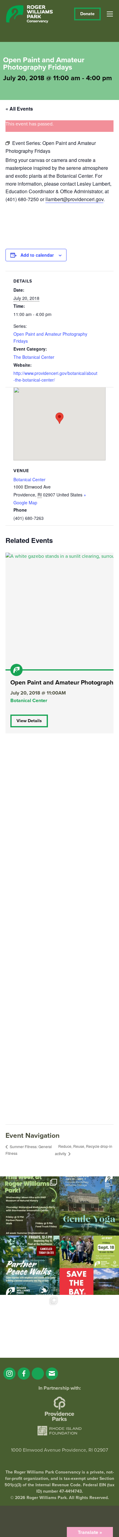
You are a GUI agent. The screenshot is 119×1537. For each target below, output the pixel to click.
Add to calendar (37, 255)
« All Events (19, 108)
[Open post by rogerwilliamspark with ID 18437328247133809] (30, 1324)
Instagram (9, 1373)
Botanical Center (29, 479)
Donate (87, 13)
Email (52, 1373)
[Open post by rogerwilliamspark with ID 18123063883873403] (30, 1265)
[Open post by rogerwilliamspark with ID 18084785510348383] (30, 1206)
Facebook (24, 1373)
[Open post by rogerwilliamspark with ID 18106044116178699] (89, 1265)
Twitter (38, 1373)
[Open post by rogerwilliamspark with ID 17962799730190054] (89, 1206)
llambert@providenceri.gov (74, 199)
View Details (29, 720)
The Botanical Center (33, 357)
